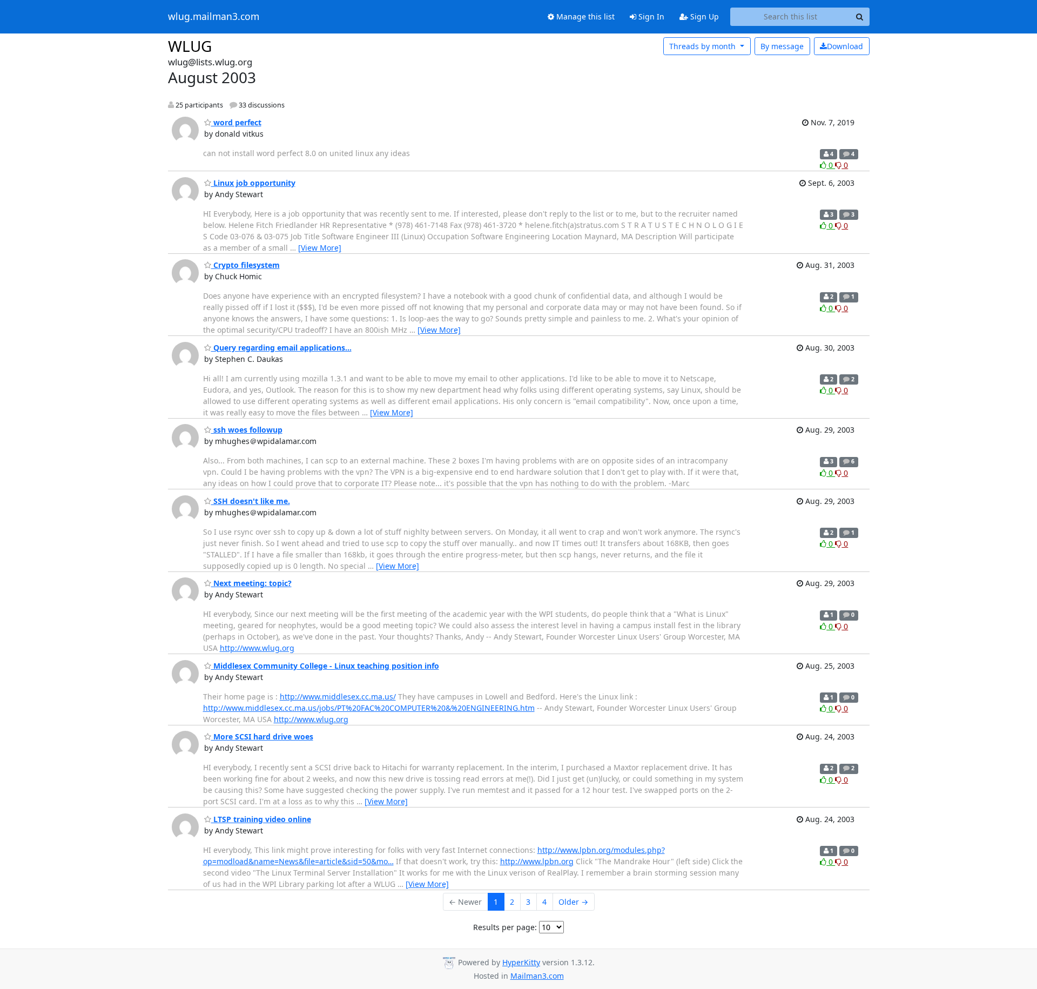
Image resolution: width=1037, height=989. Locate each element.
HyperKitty (521, 962)
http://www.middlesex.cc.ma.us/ (338, 696)
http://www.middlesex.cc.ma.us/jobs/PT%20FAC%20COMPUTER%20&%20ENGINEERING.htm (369, 708)
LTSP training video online (261, 819)
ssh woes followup (246, 430)
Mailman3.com (537, 976)
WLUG (190, 46)
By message (782, 46)
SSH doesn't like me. (250, 501)
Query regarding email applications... (281, 347)
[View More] (319, 248)
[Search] (860, 17)
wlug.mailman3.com (213, 16)
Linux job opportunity (253, 183)
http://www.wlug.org (257, 648)
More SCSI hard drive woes (262, 736)
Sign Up (703, 16)
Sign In (650, 16)
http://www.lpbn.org (537, 861)
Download (845, 46)
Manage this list (584, 16)
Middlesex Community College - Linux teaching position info (325, 666)
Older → (573, 902)
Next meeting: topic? (251, 583)
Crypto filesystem (245, 265)
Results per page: (505, 927)
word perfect (236, 122)
